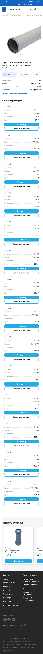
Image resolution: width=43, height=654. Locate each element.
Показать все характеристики (14, 94)
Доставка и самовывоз (27, 593)
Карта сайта (10, 651)
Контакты (7, 575)
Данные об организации (28, 599)
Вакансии (7, 601)
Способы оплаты (30, 585)
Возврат (26, 588)
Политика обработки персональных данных (19, 641)
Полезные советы (10, 605)
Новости (6, 590)
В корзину (21, 124)
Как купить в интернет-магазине (31, 580)
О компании (8, 594)
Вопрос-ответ (8, 586)
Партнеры (7, 598)
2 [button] (22, 54)
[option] (21, 38)
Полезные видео (30, 575)
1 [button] (20, 54)
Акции (5, 579)
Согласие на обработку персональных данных (20, 644)
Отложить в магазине (21, 129)
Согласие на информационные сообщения (18, 647)
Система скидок (9, 583)
